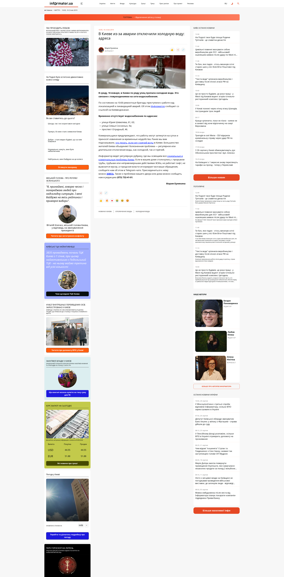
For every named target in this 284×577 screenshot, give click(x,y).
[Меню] (81, 3)
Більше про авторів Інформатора (216, 386)
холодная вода (143, 211)
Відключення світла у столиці (148, 17)
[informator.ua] (61, 3)
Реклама (190, 3)
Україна (102, 3)
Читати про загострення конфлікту (67, 236)
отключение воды (123, 211)
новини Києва (105, 211)
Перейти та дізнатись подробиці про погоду (67, 535)
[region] (67, 531)
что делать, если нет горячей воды (134, 142)
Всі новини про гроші (67, 463)
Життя (112, 3)
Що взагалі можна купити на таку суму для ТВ (67, 393)
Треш (152, 3)
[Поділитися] (178, 50)
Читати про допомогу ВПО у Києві (67, 350)
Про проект (178, 3)
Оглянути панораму (67, 167)
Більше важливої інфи (216, 510)
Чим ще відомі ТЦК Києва (67, 294)
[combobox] (83, 525)
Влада (122, 3)
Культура (132, 3)
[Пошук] (238, 3)
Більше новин (216, 177)
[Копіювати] (183, 50)
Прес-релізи (164, 3)
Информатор (158, 106)
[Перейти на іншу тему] (232, 3)
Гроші (143, 3)
